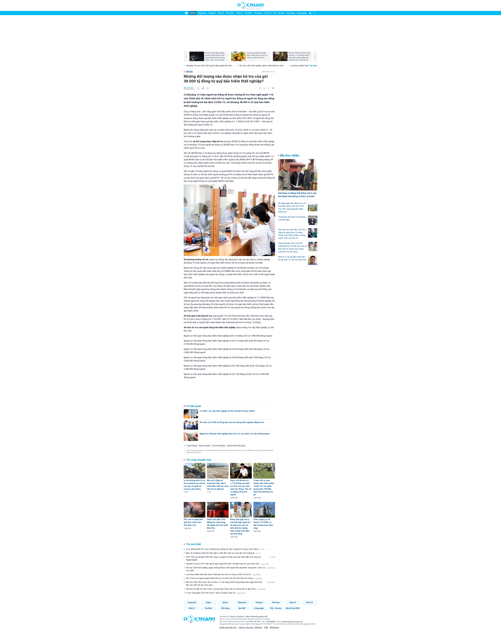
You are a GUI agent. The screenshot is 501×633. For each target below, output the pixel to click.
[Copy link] (268, 88)
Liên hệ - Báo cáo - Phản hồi (250, 627)
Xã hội (193, 13)
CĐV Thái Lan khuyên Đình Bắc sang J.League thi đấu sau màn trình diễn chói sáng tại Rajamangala (230, 558)
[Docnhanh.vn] (199, 620)
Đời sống (291, 13)
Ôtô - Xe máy (278, 13)
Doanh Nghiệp (192, 446)
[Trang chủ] (186, 13)
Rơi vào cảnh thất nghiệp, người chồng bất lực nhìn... (224, 65)
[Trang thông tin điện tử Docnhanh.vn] (250, 6)
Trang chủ (191, 602)
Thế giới (212, 13)
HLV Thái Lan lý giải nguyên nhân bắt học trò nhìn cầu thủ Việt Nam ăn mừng (224, 578)
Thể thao (258, 13)
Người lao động (204, 446)
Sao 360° (230, 13)
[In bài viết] (273, 88)
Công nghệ (301, 13)
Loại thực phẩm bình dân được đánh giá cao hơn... (275, 65)
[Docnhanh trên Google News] (189, 88)
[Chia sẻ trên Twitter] (264, 88)
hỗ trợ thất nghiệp (218, 446)
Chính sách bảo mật (227, 627)
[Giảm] (198, 88)
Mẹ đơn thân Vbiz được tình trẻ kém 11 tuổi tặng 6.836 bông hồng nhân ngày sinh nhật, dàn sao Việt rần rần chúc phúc (230, 583)
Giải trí (239, 13)
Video (208, 602)
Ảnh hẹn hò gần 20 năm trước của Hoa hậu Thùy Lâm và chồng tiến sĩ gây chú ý (225, 589)
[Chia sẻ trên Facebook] (259, 88)
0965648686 (271, 621)
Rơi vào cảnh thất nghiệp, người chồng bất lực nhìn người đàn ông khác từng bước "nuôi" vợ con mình (230, 569)
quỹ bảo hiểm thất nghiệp (236, 446)
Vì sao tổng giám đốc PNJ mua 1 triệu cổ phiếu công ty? (215, 593)
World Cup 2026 (292, 608)
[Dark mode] (311, 13)
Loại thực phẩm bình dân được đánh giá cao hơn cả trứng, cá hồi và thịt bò (223, 574)
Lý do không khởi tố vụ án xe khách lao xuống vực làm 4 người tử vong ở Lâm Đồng (225, 549)
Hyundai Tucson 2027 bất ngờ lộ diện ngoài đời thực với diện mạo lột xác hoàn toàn (227, 564)
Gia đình (248, 13)
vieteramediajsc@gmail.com (292, 621)
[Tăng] (208, 88)
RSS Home (274, 627)
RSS (266, 627)
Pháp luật (202, 13)
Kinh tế (221, 13)
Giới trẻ (267, 13)
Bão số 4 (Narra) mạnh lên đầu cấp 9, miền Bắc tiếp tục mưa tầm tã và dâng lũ (223, 553)
